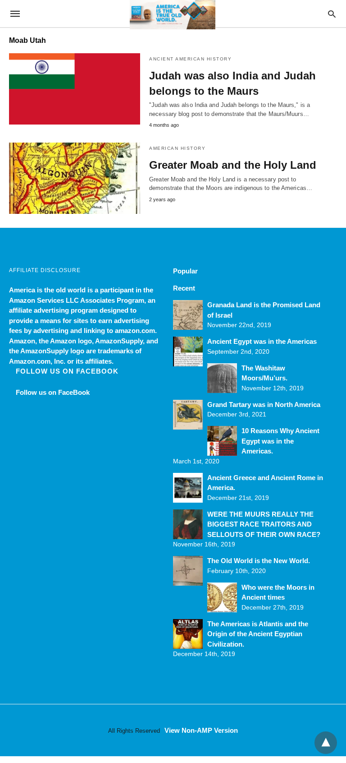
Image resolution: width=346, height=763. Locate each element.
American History (177, 148)
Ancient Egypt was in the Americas (262, 341)
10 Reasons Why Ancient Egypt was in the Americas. (280, 441)
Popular (185, 271)
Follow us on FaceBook (67, 371)
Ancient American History (190, 58)
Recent (184, 288)
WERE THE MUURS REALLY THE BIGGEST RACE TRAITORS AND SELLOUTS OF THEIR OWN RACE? (263, 524)
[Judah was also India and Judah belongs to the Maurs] (74, 89)
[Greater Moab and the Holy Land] (74, 178)
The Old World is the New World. (258, 560)
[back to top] (325, 742)
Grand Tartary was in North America (263, 404)
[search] (332, 14)
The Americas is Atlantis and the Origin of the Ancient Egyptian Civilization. (257, 634)
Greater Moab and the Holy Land (232, 165)
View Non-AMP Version (201, 730)
